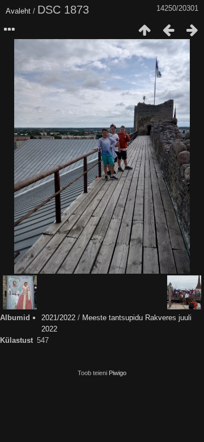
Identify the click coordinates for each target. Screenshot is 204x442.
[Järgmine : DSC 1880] (192, 30)
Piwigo (117, 372)
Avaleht (18, 11)
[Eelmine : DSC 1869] (168, 30)
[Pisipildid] (144, 30)
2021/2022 (58, 317)
